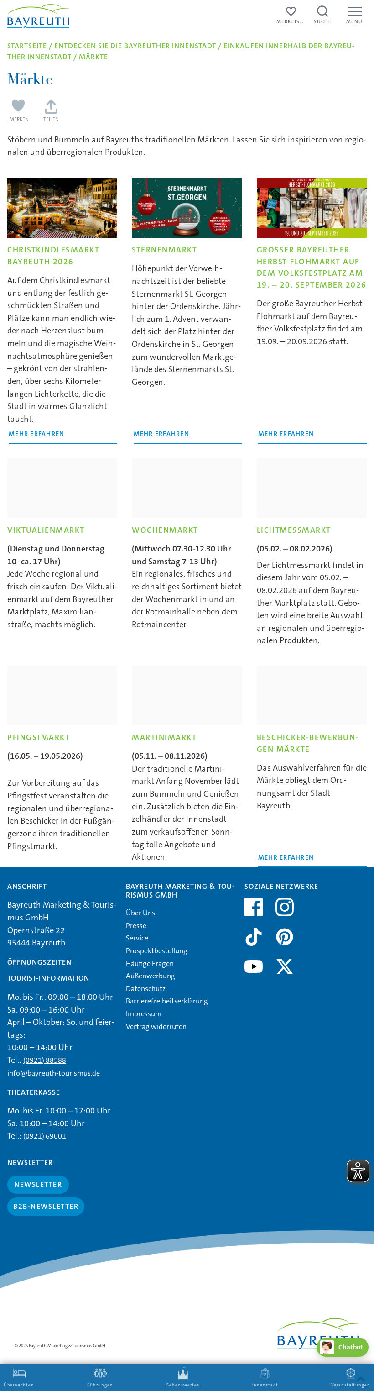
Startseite (27, 46)
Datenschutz (146, 988)
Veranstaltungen (350, 1385)
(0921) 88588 (44, 1060)
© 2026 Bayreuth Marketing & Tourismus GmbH (60, 1346)
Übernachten (19, 1385)
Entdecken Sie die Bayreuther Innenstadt (135, 46)
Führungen (100, 1385)
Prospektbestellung (156, 950)
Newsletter (38, 1184)
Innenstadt (265, 1385)
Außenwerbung (150, 976)
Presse (136, 925)
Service (137, 938)
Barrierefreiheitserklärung (167, 1001)
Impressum (143, 1013)
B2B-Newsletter (45, 1206)
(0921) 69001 (44, 1136)
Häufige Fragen (150, 963)
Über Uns (140, 913)
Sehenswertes (182, 1385)
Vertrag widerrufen (156, 1026)
